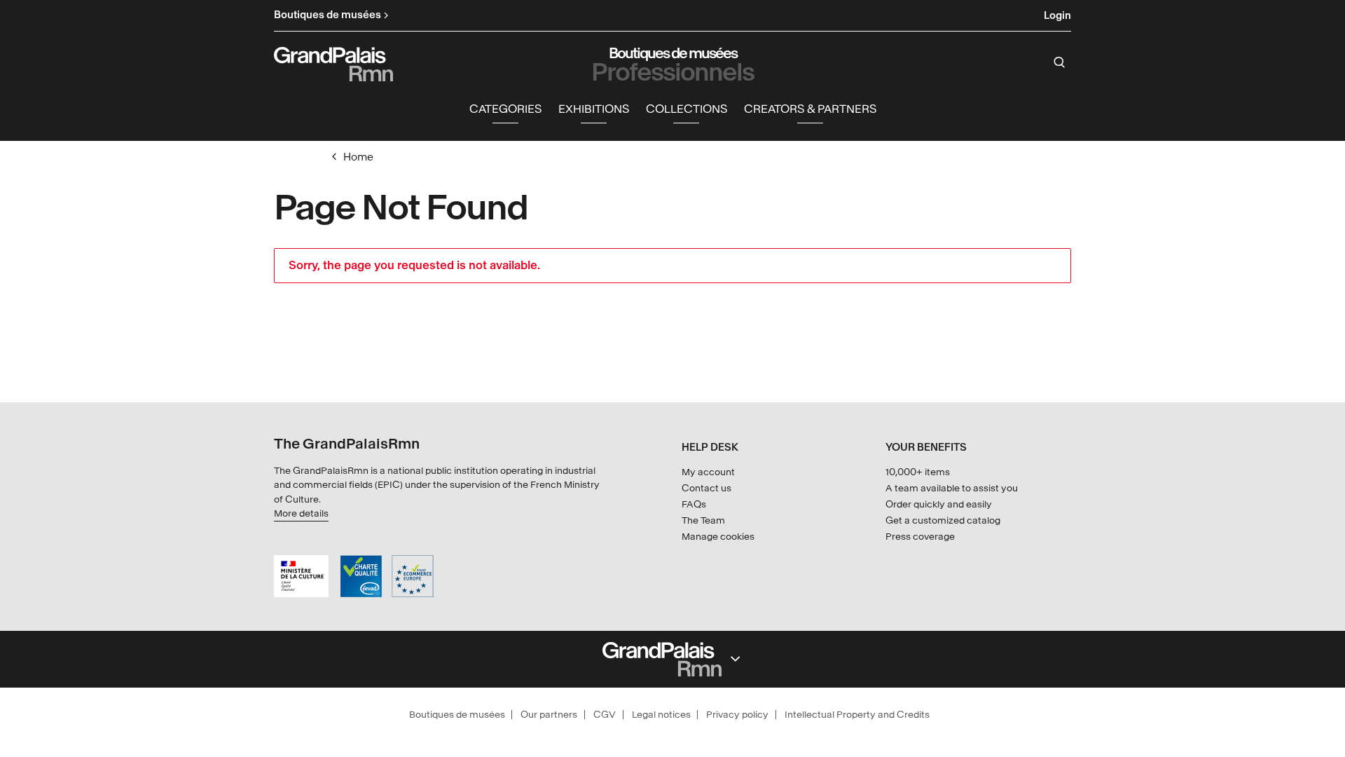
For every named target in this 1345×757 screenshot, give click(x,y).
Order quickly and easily (938, 504)
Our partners (548, 714)
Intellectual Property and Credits (857, 714)
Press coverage (920, 536)
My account (708, 472)
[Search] (1059, 62)
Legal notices (661, 714)
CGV (604, 714)
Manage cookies (718, 536)
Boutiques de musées (457, 714)
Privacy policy (737, 714)
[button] (505, 109)
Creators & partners (810, 109)
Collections (686, 109)
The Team (703, 520)
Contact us (706, 488)
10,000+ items (917, 472)
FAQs (694, 504)
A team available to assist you (951, 488)
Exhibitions (593, 109)
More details (301, 513)
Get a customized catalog (942, 520)
